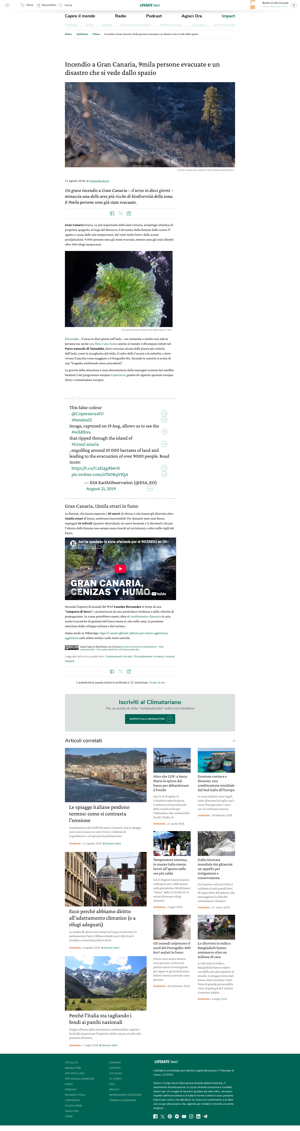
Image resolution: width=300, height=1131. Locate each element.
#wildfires (81, 432)
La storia (115, 1078)
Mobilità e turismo (171, 25)
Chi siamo (115, 1073)
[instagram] (191, 1116)
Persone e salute (225, 25)
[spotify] (177, 1116)
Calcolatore (73, 1105)
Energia (107, 25)
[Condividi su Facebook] (112, 213)
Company (115, 1062)
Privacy (114, 1089)
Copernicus (118, 375)
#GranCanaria (85, 444)
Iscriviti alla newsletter (147, 719)
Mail (112, 1084)
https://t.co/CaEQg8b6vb (96, 468)
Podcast (154, 16)
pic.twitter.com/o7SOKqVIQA (100, 474)
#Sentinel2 (82, 419)
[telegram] (205, 1116)
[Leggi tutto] (232, 740)
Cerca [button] (68, 5)
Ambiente (71, 25)
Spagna (69, 661)
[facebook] (155, 1116)
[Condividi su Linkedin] (129, 213)
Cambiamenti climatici (119, 656)
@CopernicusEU (88, 413)
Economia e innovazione (136, 25)
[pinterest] (170, 1116)
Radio (120, 16)
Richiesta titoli (75, 1095)
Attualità (71, 1062)
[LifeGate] (150, 5)
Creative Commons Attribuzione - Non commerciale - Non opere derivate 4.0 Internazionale (122, 648)
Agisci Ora (192, 16)
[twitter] (163, 1116)
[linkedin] (198, 1116)
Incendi (170, 656)
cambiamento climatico (145, 616)
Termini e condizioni (122, 1100)
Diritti (89, 25)
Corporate (72, 1100)
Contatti (115, 1068)
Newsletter (49, 5)
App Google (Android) (79, 1078)
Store (29, 5)
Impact (228, 16)
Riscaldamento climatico (149, 656)
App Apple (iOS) (74, 1073)
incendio (72, 339)
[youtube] (184, 1116)
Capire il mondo (80, 16)
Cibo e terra (198, 25)
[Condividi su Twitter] (120, 213)
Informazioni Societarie (125, 1095)
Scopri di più (157, 682)
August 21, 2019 (101, 488)
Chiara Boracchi (99, 181)
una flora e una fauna (103, 343)
